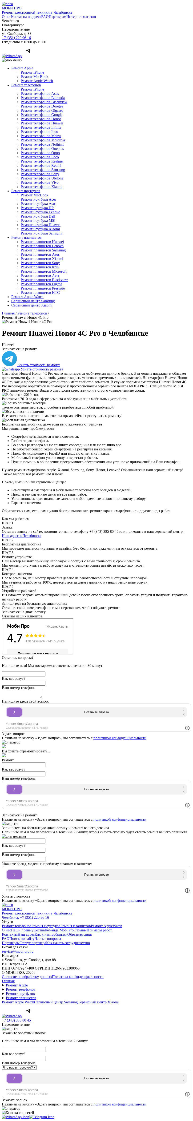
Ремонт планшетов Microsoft (43, 271)
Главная (8, 981)
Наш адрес (26, 934)
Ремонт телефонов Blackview (44, 102)
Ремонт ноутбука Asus (38, 204)
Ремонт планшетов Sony (40, 263)
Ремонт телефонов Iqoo (39, 132)
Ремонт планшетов (26, 237)
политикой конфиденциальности (119, 738)
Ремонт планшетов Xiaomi (42, 259)
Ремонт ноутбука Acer (38, 199)
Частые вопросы (48, 939)
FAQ (45, 17)
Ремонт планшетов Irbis (40, 267)
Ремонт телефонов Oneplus (42, 149)
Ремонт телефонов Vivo (40, 182)
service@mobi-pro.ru (17, 951)
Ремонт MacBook (34, 77)
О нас (6, 17)
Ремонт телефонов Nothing (42, 144)
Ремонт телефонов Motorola (43, 140)
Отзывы (80, 930)
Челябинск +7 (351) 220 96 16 (25, 917)
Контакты (10, 934)
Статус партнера (33, 943)
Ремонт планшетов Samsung (43, 250)
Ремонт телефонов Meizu (41, 136)
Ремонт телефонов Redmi (41, 165)
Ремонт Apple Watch (37, 81)
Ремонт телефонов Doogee (42, 106)
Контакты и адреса (26, 17)
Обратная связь (79, 934)
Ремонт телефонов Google (41, 115)
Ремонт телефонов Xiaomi (41, 187)
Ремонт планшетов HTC (40, 292)
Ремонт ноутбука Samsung (41, 233)
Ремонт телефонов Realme (42, 161)
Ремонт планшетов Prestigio (43, 288)
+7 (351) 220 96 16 (16, 38)
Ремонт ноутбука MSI (38, 221)
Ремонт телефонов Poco (40, 157)
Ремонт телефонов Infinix (41, 127)
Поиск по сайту (22, 939)
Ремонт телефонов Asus (40, 93)
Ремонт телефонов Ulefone (42, 178)
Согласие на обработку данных (27, 977)
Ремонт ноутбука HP (37, 208)
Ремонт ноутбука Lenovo (40, 212)
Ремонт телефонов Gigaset (42, 110)
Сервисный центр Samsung (33, 301)
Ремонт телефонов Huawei (42, 123)
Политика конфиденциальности (78, 977)
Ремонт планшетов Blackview (44, 280)
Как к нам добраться (51, 934)
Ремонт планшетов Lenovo (42, 246)
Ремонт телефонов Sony (40, 174)
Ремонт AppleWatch (106, 926)
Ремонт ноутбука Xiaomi (40, 229)
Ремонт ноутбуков (25, 191)
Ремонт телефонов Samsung (43, 170)
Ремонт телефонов (26, 85)
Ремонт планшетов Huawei (42, 242)
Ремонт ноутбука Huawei (40, 225)
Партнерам (57, 17)
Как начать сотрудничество (68, 943)
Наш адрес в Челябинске (21, 536)
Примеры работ (99, 930)
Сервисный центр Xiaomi (31, 305)
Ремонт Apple (22, 68)
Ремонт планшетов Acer (40, 276)
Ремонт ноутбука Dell (38, 216)
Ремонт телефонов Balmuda (43, 98)
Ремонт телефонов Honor (41, 119)
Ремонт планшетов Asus (40, 254)
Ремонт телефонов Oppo (40, 153)
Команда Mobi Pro (59, 930)
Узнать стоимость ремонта (38, 365)
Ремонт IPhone (32, 72)
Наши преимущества (28, 930)
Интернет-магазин (81, 17)
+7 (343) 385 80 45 (16, 1020)
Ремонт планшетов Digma (41, 284)
